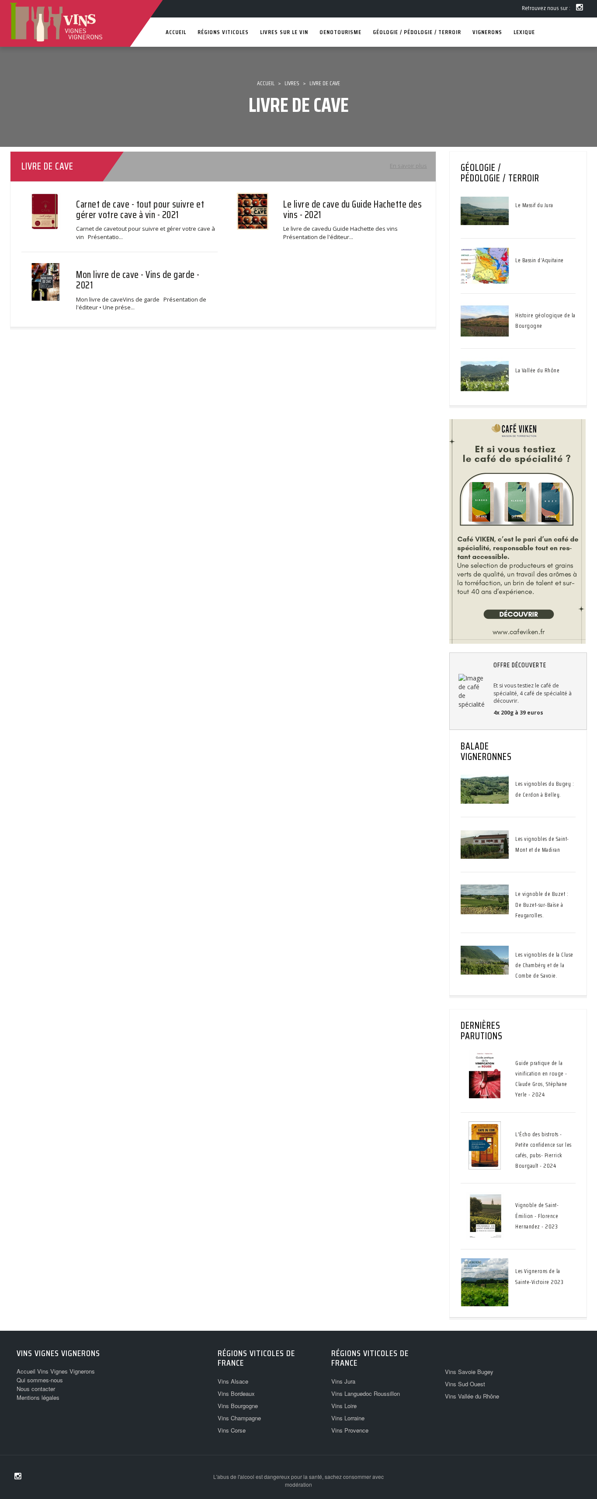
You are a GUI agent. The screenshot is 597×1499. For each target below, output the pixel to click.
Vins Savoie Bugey (469, 1371)
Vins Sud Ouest (465, 1384)
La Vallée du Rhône (537, 370)
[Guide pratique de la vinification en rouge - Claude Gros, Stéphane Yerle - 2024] (485, 1073)
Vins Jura (343, 1381)
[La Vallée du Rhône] (485, 375)
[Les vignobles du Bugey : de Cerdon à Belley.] (485, 789)
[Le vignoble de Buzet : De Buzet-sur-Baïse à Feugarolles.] (485, 899)
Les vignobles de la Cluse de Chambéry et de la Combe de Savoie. (544, 965)
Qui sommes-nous (40, 1380)
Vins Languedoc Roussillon (365, 1393)
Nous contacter (36, 1388)
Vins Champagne (239, 1418)
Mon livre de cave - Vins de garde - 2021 (138, 280)
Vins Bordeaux (236, 1393)
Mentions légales (38, 1397)
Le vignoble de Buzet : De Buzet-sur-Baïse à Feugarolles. (541, 904)
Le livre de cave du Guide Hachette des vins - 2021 (352, 209)
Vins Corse (232, 1430)
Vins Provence (349, 1430)
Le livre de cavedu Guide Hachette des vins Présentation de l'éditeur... (341, 233)
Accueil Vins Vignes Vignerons (56, 1371)
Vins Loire (344, 1406)
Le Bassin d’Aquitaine (539, 260)
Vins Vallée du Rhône (472, 1396)
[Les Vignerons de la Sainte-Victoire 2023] (485, 1282)
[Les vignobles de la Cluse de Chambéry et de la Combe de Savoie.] (485, 960)
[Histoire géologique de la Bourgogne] (485, 320)
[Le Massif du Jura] (485, 210)
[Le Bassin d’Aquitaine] (485, 265)
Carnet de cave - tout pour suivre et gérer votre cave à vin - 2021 (140, 209)
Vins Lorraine (347, 1418)
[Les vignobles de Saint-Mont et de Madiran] (485, 844)
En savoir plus (408, 166)
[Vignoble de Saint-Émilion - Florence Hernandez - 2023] (485, 1216)
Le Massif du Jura (534, 205)
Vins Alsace (233, 1381)
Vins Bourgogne (238, 1406)
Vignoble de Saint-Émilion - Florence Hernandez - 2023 (537, 1216)
